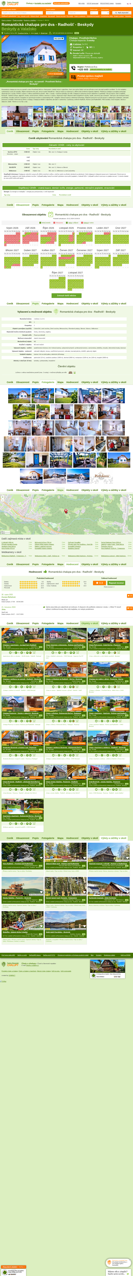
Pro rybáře (69, 16)
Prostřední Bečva (23, 33)
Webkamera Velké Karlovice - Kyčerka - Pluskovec (81, 556)
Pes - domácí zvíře (23, 16)
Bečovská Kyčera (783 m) (43, 542)
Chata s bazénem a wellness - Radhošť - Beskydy (107, 748)
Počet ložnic (105, 9)
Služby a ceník (22, 955)
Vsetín (36, 33)
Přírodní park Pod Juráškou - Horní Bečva (81, 544)
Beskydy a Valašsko (30, 20)
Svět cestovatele (66, 971)
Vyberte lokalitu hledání (9, 9)
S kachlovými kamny (93, 16)
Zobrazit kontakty (36, 641)
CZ (128, 3)
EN (130, 3)
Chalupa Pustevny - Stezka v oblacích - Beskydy (21, 713)
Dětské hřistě (35, 16)
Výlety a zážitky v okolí (113, 131)
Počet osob (93, 9)
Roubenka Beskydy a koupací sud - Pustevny (19, 748)
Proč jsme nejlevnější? (61, 3)
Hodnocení (72, 131)
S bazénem (43, 16)
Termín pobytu (50, 9)
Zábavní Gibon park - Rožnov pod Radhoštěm (62, 864)
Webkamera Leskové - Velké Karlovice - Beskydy (114, 556)
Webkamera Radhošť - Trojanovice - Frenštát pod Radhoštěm (15, 556)
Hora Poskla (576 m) (8, 548)
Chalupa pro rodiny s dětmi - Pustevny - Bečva (106, 679)
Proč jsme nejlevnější (8, 955)
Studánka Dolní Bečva (9, 546)
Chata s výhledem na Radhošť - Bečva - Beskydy (64, 679)
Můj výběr (81, 3)
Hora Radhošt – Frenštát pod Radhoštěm (18, 864)
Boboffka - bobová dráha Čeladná (15, 932)
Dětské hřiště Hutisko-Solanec (44, 544)
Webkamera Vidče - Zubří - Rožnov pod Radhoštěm (48, 556)
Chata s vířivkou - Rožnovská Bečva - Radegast (63, 713)
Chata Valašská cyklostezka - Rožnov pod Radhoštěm (66, 645)
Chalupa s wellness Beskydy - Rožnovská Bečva (64, 748)
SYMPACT (12, 975)
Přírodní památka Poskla (9, 544)
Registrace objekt (109, 955)
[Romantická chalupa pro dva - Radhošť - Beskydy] (19, 395)
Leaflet (113, 534)
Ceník (10, 131)
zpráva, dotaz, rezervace (90, 77)
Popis (35, 131)
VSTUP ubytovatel (92, 3)
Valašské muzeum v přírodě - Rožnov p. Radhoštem (108, 864)
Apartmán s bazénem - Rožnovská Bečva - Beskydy (22, 816)
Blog (92, 955)
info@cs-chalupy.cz (32, 965)
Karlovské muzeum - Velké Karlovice (102, 898)
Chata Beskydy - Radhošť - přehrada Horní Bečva (21, 782)
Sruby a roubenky (80, 16)
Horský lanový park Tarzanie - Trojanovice (61, 898)
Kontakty (118, 3)
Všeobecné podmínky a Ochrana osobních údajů (73, 955)
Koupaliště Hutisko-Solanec (43, 548)
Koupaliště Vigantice (74, 546)
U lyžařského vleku (107, 16)
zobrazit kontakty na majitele (100, 69)
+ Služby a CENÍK (13, 1267)
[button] (66, 511)
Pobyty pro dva (61, 16)
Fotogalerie (48, 131)
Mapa (60, 131)
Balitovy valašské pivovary (43, 546)
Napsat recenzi (116, 583)
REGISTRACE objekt (107, 3)
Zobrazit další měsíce (66, 295)
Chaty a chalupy (6, 20)
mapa (76, 33)
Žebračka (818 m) (107, 546)
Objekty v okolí (89, 131)
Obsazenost (22, 131)
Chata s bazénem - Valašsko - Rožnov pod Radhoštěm (109, 713)
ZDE (34, 653)
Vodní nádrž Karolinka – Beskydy (58, 932)
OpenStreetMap (121, 534)
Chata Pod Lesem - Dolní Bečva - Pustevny (105, 645)
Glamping (128, 16)
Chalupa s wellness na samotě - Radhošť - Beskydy (22, 679)
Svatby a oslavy (119, 16)
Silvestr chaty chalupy (44, 971)
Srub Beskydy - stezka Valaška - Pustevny (104, 782)
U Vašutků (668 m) (7, 542)
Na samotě (51, 16)
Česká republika (17, 20)
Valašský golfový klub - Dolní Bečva (112, 544)
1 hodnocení (40, 665)
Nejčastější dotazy (35, 955)
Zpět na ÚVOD (125, 955)
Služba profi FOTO (49, 955)
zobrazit (55, 73)
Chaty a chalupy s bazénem (27, 971)
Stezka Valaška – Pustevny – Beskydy (17, 898)
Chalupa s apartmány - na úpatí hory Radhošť (19, 645)
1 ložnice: (77, 44)
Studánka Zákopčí (74, 548)
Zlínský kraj (44, 33)
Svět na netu (56, 971)
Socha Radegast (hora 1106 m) (111, 542)
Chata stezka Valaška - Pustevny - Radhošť (62, 782)
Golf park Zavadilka (74, 542)
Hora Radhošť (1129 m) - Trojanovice (113, 548)
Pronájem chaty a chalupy (10, 971)
